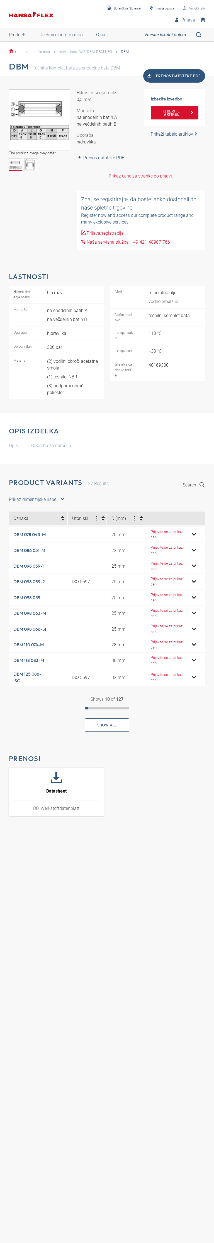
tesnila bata (40, 51)
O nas (102, 35)
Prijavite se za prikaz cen (167, 534)
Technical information (61, 35)
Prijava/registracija (105, 233)
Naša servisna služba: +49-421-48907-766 (128, 242)
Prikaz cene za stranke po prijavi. (141, 176)
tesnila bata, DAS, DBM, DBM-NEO (85, 51)
